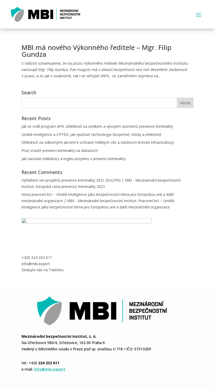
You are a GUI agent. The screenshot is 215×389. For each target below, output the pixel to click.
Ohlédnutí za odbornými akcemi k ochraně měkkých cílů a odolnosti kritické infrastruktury (98, 142)
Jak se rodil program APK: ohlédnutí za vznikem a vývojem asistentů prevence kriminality (97, 126)
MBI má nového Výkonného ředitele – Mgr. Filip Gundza (96, 51)
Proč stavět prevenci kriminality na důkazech (60, 150)
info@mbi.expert (36, 263)
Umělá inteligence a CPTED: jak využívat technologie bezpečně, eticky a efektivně (91, 134)
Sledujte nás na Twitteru (42, 269)
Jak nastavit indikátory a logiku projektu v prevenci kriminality (74, 158)
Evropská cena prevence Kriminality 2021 (70, 186)
